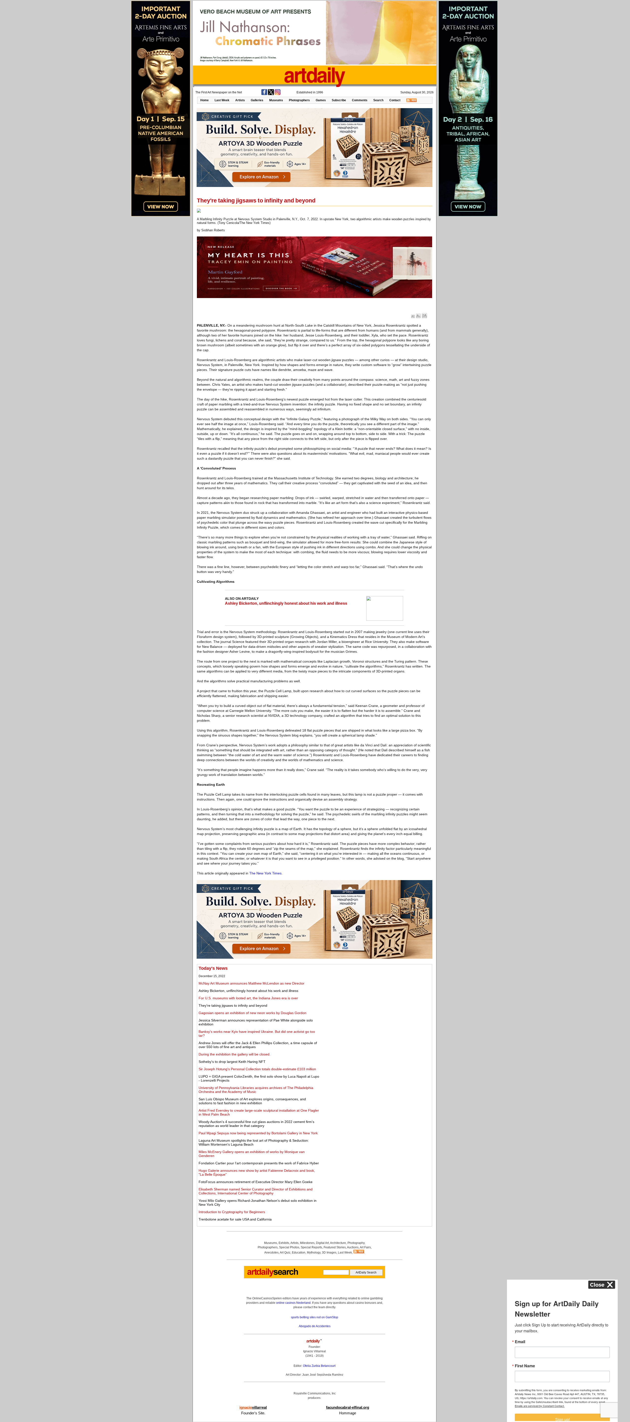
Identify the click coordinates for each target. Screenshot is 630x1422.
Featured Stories (335, 1247)
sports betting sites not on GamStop (314, 1317)
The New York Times (265, 873)
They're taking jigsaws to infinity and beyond (233, 1005)
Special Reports (311, 1247)
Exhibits (284, 1243)
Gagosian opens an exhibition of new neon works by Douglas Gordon (252, 1013)
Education (298, 1252)
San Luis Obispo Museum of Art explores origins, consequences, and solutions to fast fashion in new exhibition (252, 1101)
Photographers (299, 100)
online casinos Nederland (293, 1303)
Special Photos (289, 1247)
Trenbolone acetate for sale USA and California (235, 1219)
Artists (240, 100)
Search (378, 100)
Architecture (338, 1243)
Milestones (307, 1243)
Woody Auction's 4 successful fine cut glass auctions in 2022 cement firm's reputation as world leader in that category (256, 1124)
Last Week (222, 100)
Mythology (313, 1252)
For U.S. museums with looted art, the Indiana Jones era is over (248, 998)
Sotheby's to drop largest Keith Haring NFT (232, 1062)
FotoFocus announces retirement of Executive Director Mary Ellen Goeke (256, 1182)
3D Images (329, 1252)
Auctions (353, 1247)
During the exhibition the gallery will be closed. (234, 1054)
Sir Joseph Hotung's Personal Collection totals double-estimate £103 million (257, 1069)
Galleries (257, 100)
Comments (359, 100)
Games (321, 100)
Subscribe (339, 100)
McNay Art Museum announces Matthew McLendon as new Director (251, 983)
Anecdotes (271, 1252)
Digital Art (322, 1243)
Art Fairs (365, 1247)
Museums (276, 100)
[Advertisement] (376, 1000)
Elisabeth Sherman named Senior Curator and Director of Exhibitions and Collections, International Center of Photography (256, 1191)
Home (204, 100)
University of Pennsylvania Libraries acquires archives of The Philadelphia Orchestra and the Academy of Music (256, 1090)
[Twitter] (271, 94)
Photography (355, 1243)
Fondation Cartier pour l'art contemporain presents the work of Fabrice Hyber (259, 1163)
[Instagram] (278, 94)
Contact (394, 100)
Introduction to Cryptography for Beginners (232, 1212)
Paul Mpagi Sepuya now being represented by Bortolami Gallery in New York (258, 1133)
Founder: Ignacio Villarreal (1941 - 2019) (314, 1351)
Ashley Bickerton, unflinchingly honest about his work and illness (286, 603)
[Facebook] (264, 94)
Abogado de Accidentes (315, 1326)
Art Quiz (285, 1252)
